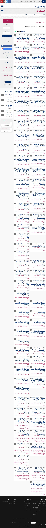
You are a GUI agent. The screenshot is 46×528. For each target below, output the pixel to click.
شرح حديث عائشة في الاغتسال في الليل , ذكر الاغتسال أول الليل (22, 420)
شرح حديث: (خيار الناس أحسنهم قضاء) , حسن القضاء (38, 349)
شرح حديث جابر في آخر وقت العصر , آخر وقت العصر (22, 445)
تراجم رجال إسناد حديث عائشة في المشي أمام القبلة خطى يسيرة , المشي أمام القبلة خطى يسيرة (21, 470)
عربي (44, 1)
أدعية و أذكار (35, 510)
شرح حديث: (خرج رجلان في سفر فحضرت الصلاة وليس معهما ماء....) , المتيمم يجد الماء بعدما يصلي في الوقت (38, 79)
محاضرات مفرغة (42, 505)
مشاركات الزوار (5, 501)
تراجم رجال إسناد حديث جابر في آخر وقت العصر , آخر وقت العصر (22, 457)
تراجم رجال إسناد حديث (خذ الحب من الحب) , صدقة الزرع (23, 252)
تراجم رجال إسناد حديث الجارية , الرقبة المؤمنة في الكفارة (22, 340)
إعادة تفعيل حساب (8, 57)
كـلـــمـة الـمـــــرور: (7, 30)
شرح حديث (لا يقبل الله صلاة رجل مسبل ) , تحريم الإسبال (22, 379)
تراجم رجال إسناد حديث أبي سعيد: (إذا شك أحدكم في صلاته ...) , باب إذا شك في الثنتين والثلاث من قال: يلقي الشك (22, 171)
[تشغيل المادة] (31, 35)
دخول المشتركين (6, 36)
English (26, 1)
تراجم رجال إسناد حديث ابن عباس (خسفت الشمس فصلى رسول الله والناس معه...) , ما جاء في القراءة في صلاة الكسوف (22, 206)
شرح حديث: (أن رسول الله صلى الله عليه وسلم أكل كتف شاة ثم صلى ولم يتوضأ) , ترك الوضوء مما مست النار (38, 57)
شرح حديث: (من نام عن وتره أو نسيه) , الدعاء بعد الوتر (23, 226)
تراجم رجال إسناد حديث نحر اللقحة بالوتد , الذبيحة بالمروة (39, 321)
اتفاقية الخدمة (20, 522)
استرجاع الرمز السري (7, 52)
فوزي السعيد (10, 108)
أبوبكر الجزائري (9, 112)
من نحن (11, 522)
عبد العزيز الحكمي (9, 116)
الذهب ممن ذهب (9, 114)
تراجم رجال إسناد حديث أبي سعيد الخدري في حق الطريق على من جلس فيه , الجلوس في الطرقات (22, 400)
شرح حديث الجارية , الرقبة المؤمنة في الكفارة (23, 331)
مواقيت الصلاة (12, 503)
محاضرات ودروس (42, 503)
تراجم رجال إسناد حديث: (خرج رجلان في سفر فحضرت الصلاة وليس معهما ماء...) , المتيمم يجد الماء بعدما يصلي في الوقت (22, 79)
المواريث (14, 501)
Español (40, 1)
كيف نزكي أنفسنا (9, 111)
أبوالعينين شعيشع (9, 98)
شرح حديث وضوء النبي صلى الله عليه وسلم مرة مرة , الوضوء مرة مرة (37, 46)
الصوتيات (41, 11)
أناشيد (36, 501)
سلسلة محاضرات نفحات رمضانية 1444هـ (7, 75)
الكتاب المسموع (42, 509)
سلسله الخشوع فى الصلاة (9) (9, 106)
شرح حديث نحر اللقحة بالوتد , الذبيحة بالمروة (22, 312)
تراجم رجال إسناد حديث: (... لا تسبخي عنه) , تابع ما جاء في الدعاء (38, 245)
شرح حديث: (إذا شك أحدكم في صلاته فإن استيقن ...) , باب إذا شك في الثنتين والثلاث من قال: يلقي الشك (38, 194)
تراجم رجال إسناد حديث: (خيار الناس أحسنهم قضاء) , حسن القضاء (22, 349)
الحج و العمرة (27, 505)
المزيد (8, 82)
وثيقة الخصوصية (27, 522)
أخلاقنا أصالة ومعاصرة (6, 67)
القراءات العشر (27, 509)
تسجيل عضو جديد (8, 55)
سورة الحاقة (10, 100)
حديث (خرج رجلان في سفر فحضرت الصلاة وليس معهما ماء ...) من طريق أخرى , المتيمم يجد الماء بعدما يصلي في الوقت (38, 90)
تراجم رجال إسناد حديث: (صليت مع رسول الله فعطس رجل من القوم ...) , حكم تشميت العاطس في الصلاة (23, 147)
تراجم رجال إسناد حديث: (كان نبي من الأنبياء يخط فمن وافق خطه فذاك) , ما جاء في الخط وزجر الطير (22, 369)
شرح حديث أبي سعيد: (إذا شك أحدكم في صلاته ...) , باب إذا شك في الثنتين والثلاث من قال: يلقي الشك (38, 171)
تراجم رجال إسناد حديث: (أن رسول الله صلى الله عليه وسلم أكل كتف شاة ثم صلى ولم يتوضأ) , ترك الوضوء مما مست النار (22, 57)
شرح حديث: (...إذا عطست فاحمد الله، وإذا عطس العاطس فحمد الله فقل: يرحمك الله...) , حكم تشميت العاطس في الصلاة (38, 158)
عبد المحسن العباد (37, 39)
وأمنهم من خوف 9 (7, 70)
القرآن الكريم (43, 501)
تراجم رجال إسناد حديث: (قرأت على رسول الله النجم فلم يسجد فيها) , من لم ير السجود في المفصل (38, 227)
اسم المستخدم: (6, 25)
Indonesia (21, 1)
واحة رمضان (27, 503)
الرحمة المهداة (27, 501)
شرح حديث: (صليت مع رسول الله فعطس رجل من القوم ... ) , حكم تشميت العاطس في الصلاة (38, 147)
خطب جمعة (43, 507)
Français (30, 1)
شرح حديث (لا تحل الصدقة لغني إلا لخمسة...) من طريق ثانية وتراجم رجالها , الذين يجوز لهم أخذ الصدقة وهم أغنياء (38, 283)
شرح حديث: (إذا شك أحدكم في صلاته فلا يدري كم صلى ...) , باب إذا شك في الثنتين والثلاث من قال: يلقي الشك (38, 182)
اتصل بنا (15, 522)
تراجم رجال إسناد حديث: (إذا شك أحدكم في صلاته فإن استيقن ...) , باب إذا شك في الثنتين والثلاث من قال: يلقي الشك (22, 194)
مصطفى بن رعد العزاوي (10, 102)
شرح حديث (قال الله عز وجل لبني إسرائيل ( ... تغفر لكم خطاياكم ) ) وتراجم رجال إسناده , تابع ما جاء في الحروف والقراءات (38, 381)
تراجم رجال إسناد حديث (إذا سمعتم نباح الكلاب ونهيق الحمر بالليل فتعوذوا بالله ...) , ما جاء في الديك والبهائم (38, 421)
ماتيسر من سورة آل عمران (8, 95)
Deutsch (35, 1)
